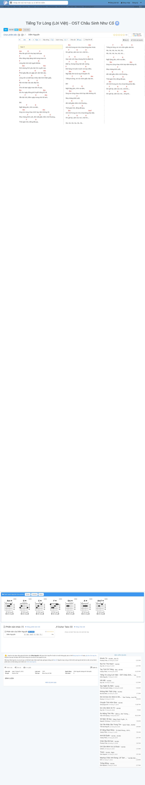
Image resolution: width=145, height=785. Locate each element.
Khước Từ (103, 658)
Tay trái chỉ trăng (107, 669)
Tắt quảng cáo (88, 6)
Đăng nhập (126, 3)
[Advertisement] (108, 13)
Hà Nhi (11, 29)
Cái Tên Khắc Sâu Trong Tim (110, 724)
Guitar (28, 594)
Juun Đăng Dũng (136, 697)
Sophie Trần (15, 673)
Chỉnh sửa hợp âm (31, 662)
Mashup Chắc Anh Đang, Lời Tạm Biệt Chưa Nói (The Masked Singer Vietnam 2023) (113, 758)
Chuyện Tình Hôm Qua (108, 702)
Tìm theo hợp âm (41, 6)
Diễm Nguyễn (34, 35)
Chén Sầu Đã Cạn (106, 741)
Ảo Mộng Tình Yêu (107, 713)
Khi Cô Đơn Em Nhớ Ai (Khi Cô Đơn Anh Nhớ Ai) (110, 697)
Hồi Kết (102, 680)
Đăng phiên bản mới (33, 627)
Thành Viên (71, 6)
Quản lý (137, 6)
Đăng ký (135, 3)
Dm (16, 29)
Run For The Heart (107, 664)
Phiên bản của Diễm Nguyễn (20, 632)
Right (112, 752)
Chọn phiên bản (10, 35)
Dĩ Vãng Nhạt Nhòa (107, 730)
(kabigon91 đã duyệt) (86, 671)
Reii (116, 669)
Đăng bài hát (114, 3)
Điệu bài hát (25, 6)
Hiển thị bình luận (50, 682)
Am (6, 29)
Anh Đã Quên (105, 736)
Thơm (102, 752)
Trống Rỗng (104, 763)
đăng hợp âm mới (77, 655)
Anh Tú (116, 658)
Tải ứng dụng (51, 6)
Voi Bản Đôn (132, 758)
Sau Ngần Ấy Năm (107, 686)
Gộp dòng (46, 39)
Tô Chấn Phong (121, 730)
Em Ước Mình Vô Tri (107, 708)
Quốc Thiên (126, 725)
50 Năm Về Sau (106, 719)
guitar (14, 598)
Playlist (17, 6)
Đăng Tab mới (80, 627)
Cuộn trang (59, 39)
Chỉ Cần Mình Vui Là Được (110, 747)
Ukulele (34, 594)
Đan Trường (126, 697)
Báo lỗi (126, 40)
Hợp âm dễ (88, 39)
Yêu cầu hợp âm (62, 6)
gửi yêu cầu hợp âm (91, 655)
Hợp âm (11, 6)
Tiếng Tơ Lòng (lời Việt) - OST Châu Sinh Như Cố (116, 675)
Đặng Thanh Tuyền (119, 719)
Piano (41, 594)
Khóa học (79, 6)
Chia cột (73, 39)
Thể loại (32, 6)
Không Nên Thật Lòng (108, 691)
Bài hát (6, 6)
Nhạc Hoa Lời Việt (46, 673)
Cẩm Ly (117, 714)
